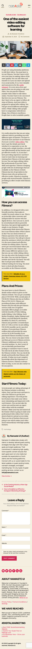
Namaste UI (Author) (18, 34)
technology (7, 429)
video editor (20, 142)
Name (4, 527)
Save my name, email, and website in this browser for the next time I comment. (15, 552)
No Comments (25, 36)
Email (4, 535)
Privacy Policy (6, 602)
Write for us (23, 597)
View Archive (7, 476)
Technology (21, 14)
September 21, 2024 (11, 36)
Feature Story (11, 14)
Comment (5, 510)
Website (4, 543)
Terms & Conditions (19, 602)
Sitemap (4, 604)
